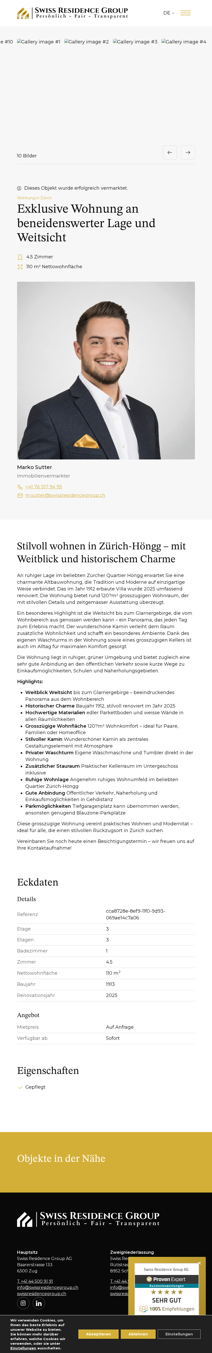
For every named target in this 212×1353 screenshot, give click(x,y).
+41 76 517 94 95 (43, 487)
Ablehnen (138, 1334)
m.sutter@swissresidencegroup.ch (65, 495)
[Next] (188, 152)
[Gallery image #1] (38, 90)
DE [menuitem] (166, 13)
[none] (168, 13)
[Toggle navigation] (185, 13)
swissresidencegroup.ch (41, 1293)
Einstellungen (23, 1348)
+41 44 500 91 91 (35, 1281)
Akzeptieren (98, 1334)
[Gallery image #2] (86, 90)
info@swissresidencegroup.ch (47, 1287)
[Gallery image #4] (184, 90)
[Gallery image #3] (135, 90)
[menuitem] (168, 13)
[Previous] (170, 152)
